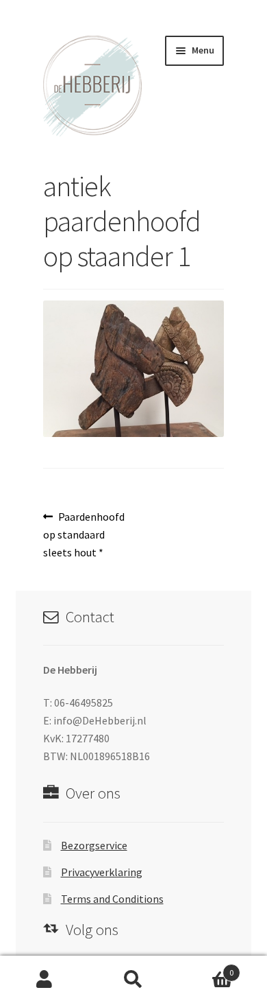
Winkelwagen (205, 968)
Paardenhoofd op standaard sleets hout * (84, 534)
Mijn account (44, 979)
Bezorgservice (94, 845)
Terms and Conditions (112, 899)
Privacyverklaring (101, 872)
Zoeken (133, 979)
